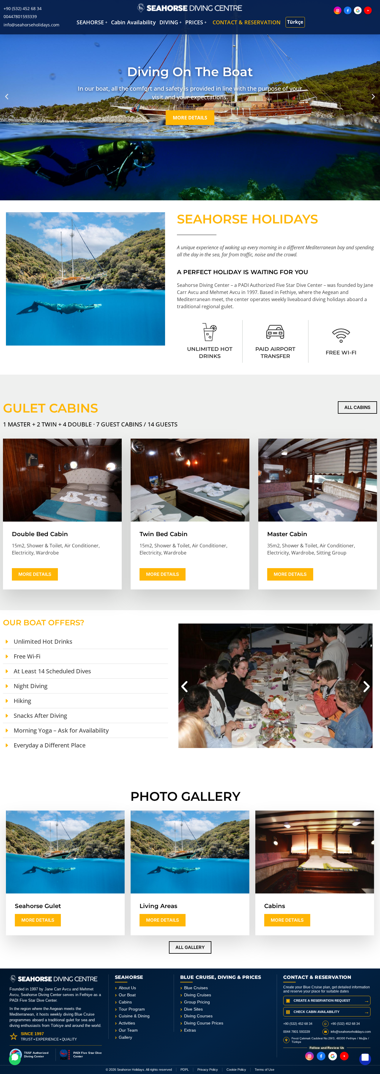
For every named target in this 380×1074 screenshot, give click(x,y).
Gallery (125, 1037)
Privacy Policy (207, 1069)
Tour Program (132, 1009)
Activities (127, 1023)
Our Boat (127, 995)
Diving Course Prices (203, 1023)
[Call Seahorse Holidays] (365, 1059)
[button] (92, 22)
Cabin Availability (133, 22)
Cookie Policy (236, 1069)
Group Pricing (197, 1002)
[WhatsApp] (15, 1059)
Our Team (128, 1030)
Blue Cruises (196, 988)
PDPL (184, 1069)
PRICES (194, 22)
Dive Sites (193, 1009)
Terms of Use (264, 1069)
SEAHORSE (90, 22)
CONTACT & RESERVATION (247, 22)
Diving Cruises (197, 995)
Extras (190, 1030)
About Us (127, 988)
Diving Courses (198, 1016)
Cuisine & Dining (134, 1016)
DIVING (168, 22)
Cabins (125, 1002)
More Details (34, 574)
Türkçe (295, 22)
